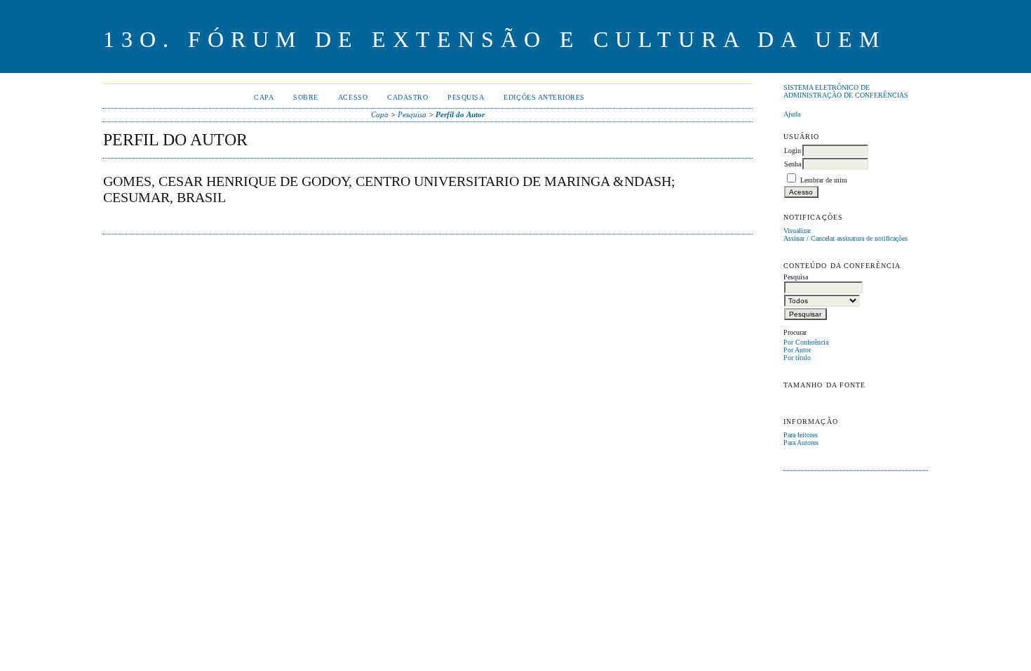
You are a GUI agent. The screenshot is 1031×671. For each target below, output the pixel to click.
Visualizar (797, 230)
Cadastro (407, 97)
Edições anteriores (544, 97)
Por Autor (797, 350)
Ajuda (791, 114)
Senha (792, 164)
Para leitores (800, 435)
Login (792, 150)
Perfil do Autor (460, 114)
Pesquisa (465, 97)
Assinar (793, 238)
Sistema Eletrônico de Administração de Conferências (845, 91)
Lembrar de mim (823, 180)
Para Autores (800, 442)
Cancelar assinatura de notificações (859, 238)
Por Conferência (805, 342)
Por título (797, 357)
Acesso (353, 97)
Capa (264, 97)
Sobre (305, 97)
